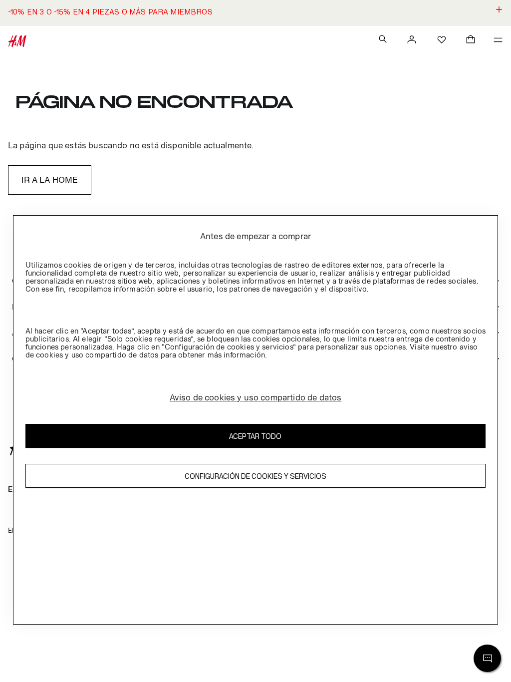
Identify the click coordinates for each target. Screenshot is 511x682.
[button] (255, 13)
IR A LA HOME (49, 180)
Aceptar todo (255, 436)
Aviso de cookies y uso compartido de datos (256, 397)
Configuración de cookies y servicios (255, 476)
